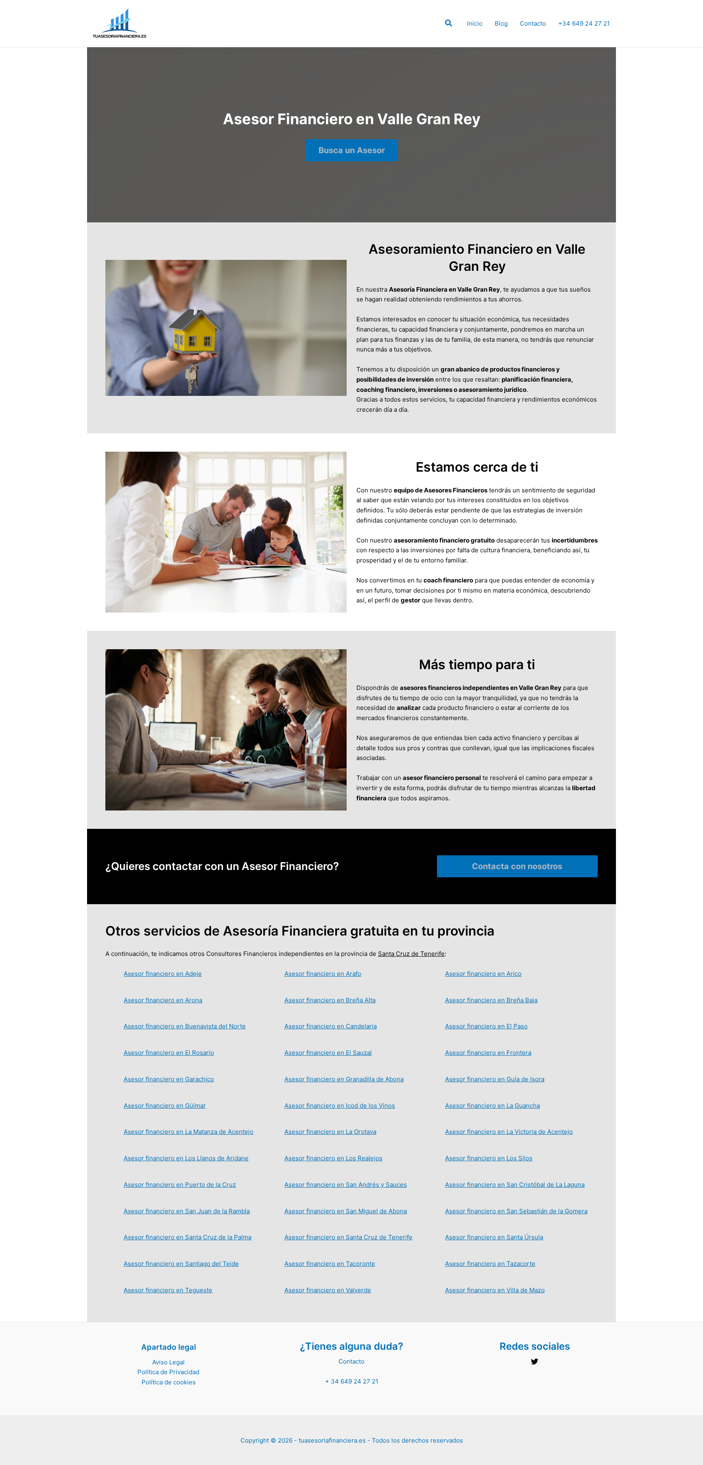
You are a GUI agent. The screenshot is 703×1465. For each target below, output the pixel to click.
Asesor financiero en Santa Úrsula (494, 1237)
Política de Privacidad (168, 1372)
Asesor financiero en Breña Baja (491, 1000)
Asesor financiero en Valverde (327, 1290)
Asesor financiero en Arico (483, 973)
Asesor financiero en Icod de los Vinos (339, 1105)
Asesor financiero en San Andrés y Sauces (345, 1184)
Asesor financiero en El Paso (486, 1026)
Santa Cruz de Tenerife (411, 954)
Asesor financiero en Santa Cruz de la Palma (187, 1237)
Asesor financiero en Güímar (165, 1105)
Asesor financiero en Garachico (169, 1079)
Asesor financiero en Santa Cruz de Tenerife (348, 1237)
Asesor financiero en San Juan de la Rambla (187, 1211)
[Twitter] (534, 1361)
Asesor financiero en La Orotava (330, 1132)
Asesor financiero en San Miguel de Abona (345, 1211)
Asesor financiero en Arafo (322, 973)
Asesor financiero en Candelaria (330, 1026)
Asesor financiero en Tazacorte (490, 1263)
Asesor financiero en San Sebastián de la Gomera (516, 1211)
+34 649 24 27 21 (584, 23)
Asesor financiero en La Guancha (492, 1105)
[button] (449, 24)
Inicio (474, 23)
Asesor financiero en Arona (163, 1000)
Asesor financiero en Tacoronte (329, 1263)
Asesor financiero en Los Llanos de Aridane (186, 1158)
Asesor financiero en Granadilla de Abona (344, 1079)
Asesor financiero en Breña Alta (330, 1000)
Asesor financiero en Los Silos (489, 1158)
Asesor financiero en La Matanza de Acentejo (188, 1132)
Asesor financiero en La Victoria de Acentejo (509, 1132)
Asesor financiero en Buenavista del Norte (185, 1026)
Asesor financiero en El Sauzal (328, 1052)
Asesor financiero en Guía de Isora (494, 1079)
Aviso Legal (168, 1362)
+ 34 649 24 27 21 (351, 1381)
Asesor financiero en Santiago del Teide (181, 1263)
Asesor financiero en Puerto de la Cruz (180, 1184)
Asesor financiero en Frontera (488, 1052)
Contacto (533, 23)
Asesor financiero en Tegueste (168, 1290)
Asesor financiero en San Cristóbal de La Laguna (515, 1184)
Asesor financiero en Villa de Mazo (495, 1290)
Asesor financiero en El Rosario (169, 1052)
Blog (501, 23)
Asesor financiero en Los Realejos (333, 1158)
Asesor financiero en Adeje (163, 973)
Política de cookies (169, 1382)
